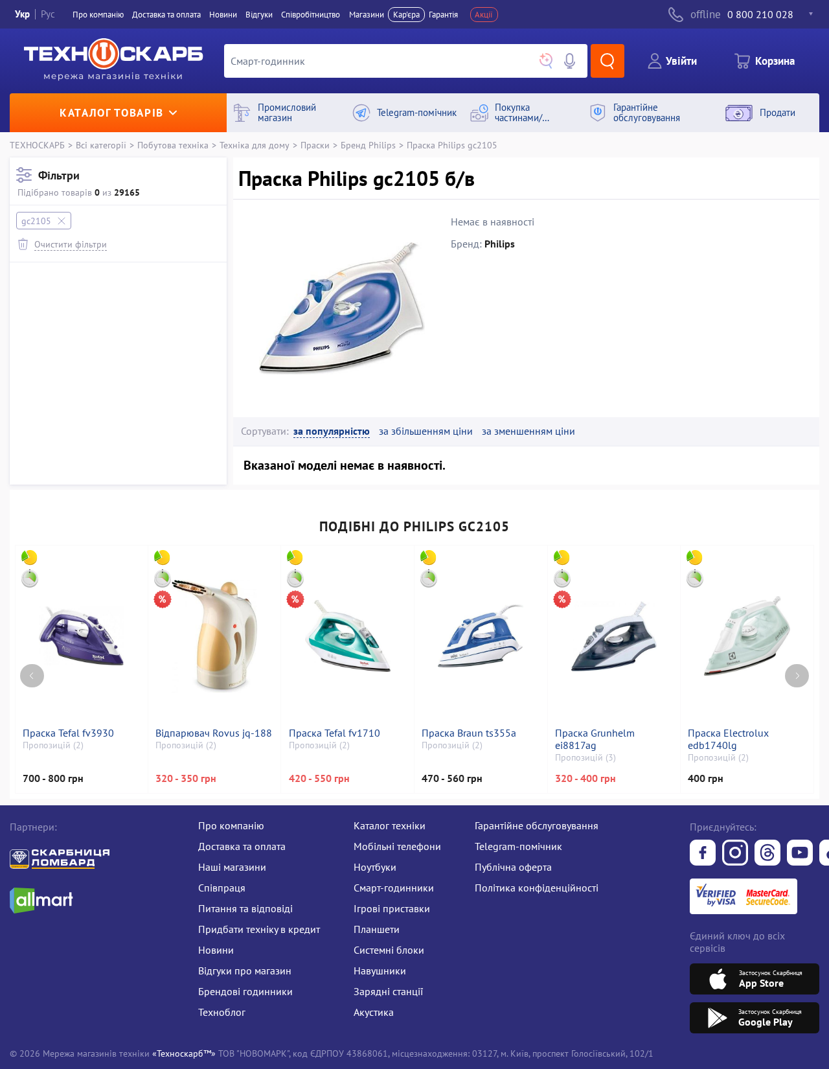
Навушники (380, 970)
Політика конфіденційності (536, 887)
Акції (484, 14)
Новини (223, 14)
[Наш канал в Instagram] (735, 854)
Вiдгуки (259, 14)
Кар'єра (406, 14)
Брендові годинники (245, 991)
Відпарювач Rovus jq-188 (213, 733)
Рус (48, 14)
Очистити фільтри (70, 244)
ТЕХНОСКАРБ (37, 145)
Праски (315, 145)
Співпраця (221, 887)
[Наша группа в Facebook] (703, 854)
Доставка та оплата (166, 14)
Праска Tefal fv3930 (68, 733)
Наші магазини (232, 866)
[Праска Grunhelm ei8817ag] (614, 636)
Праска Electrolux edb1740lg (728, 739)
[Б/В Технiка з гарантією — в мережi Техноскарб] (800, 854)
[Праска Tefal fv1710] (348, 636)
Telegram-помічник (518, 846)
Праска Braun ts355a (469, 733)
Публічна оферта (513, 866)
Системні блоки (389, 949)
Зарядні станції (388, 991)
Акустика (374, 1012)
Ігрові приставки (392, 908)
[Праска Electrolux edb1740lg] (747, 636)
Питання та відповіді (245, 908)
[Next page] (797, 676)
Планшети (377, 929)
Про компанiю (98, 14)
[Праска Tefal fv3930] (81, 636)
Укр (22, 14)
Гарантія (443, 14)
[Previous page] (32, 676)
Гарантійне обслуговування (536, 825)
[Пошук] (607, 61)
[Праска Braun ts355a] (480, 636)
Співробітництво (310, 14)
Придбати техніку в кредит (259, 929)
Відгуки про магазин (244, 970)
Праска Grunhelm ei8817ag (595, 739)
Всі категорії (101, 145)
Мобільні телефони (397, 846)
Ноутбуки (375, 866)
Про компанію (231, 825)
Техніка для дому (255, 145)
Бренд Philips (368, 145)
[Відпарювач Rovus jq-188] (214, 636)
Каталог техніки (390, 825)
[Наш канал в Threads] (767, 854)
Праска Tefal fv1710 (334, 733)
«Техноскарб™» (184, 1053)
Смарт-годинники (394, 887)
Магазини (366, 14)
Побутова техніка (173, 145)
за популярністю (331, 431)
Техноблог (221, 1012)
